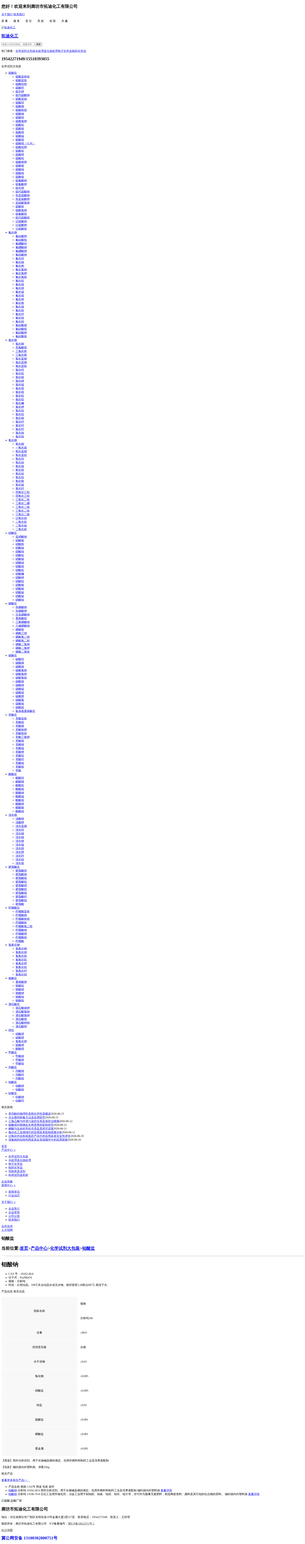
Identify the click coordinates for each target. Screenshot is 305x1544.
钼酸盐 (12, 1082)
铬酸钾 (20, 993)
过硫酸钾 (21, 225)
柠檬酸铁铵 (23, 918)
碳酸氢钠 (21, 670)
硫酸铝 (20, 150)
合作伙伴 (7, 1226)
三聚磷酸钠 (23, 622)
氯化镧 (20, 403)
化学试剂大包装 (25, 50)
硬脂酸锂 (21, 885)
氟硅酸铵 (21, 336)
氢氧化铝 (21, 959)
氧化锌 (20, 458)
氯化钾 (20, 406)
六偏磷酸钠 (23, 625)
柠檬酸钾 (21, 933)
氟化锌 (20, 258)
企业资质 (14, 1212)
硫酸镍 (20, 128)
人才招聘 (7, 1229)
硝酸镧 (20, 573)
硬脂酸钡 (21, 900)
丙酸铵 (20, 1078)
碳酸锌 (20, 659)
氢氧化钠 (21, 952)
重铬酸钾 (21, 981)
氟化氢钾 (21, 273)
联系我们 (19, 14)
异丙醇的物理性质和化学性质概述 (29, 1113)
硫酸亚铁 (21, 80)
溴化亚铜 (21, 826)
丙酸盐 (12, 1067)
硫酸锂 (20, 1044)
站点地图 (7, 1530)
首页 (4, 1146)
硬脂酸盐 (14, 866)
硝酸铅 (20, 555)
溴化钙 (20, 855)
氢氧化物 (14, 944)
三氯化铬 (21, 354)
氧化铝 (20, 473)
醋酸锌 (20, 777)
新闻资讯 (14, 1191)
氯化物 (12, 340)
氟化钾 (20, 299)
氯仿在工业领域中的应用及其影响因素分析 (35, 1132)
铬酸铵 (20, 1000)
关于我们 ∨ (8, 1202)
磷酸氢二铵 (23, 640)
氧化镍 (20, 466)
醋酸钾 (20, 803)
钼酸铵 (20, 1089)
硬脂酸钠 (21, 874)
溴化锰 (20, 844)
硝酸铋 (20, 588)
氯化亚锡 (21, 358)
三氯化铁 (21, 351)
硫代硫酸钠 (23, 95)
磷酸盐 (12, 603)
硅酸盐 (12, 1093)
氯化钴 (20, 410)
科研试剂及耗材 (18, 1175)
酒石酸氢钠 (23, 1011)
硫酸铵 (20, 176)
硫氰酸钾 (21, 184)
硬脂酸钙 (21, 896)
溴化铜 (20, 833)
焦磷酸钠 (21, 607)
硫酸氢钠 (21, 210)
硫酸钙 (20, 87)
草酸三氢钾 (23, 737)
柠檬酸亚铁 (23, 911)
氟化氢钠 (21, 269)
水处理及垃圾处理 (46, 50)
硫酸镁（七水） (25, 143)
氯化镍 (20, 377)
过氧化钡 (21, 518)
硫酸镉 (20, 169)
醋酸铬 (20, 807)
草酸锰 (20, 748)
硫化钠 (20, 187)
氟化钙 (20, 314)
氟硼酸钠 (21, 247)
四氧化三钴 (23, 495)
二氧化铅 (21, 521)
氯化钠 (20, 380)
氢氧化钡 (21, 974)
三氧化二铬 (23, 514)
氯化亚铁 (21, 365)
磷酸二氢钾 (23, 647)
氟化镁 (20, 295)
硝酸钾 (20, 577)
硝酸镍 (20, 558)
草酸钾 (20, 751)
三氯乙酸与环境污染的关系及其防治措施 (33, 1121)
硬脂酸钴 (21, 889)
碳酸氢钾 (21, 673)
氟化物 (12, 232)
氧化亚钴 (21, 455)
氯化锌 (20, 369)
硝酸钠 (20, 562)
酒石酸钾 (21, 1026)
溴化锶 (20, 837)
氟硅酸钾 (21, 332)
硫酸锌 (20, 102)
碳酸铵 (20, 707)
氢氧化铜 (21, 948)
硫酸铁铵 (21, 109)
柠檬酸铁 (21, 922)
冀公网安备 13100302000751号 (29, 1538)
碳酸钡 (20, 703)
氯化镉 (20, 417)
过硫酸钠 (21, 221)
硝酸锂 (20, 1033)
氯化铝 (20, 395)
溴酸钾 (20, 822)
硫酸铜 (20, 106)
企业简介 (14, 1208)
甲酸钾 (20, 1059)
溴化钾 (20, 852)
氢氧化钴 (21, 967)
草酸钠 (20, 744)
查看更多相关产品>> (15, 1480)
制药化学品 (79, 50)
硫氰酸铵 (21, 213)
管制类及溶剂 (16, 1171)
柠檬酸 (20, 941)
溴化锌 (20, 829)
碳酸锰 (20, 688)
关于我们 (7, 14)
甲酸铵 (20, 1063)
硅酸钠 (20, 1096)
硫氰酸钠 (21, 180)
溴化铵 (20, 863)
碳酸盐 (12, 655)
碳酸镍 (20, 681)
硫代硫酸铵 (23, 217)
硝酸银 (20, 540)
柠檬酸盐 (14, 907)
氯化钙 (20, 421)
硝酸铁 (20, 544)
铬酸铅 (20, 985)
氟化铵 (20, 321)
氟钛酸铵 (21, 239)
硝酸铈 (20, 551)
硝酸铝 (20, 570)
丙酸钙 (20, 1074)
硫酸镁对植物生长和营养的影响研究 (31, 1124)
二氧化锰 (21, 525)
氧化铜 (20, 443)
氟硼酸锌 (21, 243)
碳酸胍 (20, 699)
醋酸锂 (20, 1048)
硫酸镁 (20, 139)
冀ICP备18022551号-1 (81, 1523)
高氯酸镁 (21, 347)
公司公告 (14, 1215)
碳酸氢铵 (21, 677)
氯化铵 (20, 436)
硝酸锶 (20, 547)
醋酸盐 (12, 774)
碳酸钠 (20, 685)
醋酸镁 (20, 800)
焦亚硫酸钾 (23, 199)
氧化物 (12, 440)
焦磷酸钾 (21, 610)
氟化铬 (20, 302)
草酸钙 (20, 759)
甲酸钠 (20, 1056)
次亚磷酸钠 (23, 614)
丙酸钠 (20, 1070)
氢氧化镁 (21, 955)
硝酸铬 (20, 584)
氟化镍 (20, 284)
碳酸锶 (20, 666)
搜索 (38, 44)
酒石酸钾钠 (23, 1022)
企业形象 (7, 1181)
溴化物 (12, 814)
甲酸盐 (12, 1052)
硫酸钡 (20, 173)
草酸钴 (20, 755)
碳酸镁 (20, 692)
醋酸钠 (20, 792)
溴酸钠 (20, 818)
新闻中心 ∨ (8, 1185)
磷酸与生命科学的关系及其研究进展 (31, 1128)
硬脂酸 (20, 903)
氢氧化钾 (21, 963)
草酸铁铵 (21, 733)
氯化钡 (20, 432)
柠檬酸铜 (21, 915)
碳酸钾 (20, 696)
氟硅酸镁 (21, 328)
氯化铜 (20, 343)
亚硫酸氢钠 (23, 202)
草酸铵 (20, 722)
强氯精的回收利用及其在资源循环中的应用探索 (38, 1139)
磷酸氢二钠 (23, 636)
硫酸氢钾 (21, 121)
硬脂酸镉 (21, 892)
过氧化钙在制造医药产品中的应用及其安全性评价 (39, 1135)
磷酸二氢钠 (23, 644)
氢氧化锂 (21, 1041)
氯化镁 (20, 388)
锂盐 (11, 1030)
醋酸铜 (20, 781)
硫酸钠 (20, 132)
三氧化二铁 (23, 499)
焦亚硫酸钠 (23, 195)
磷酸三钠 (21, 633)
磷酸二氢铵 (23, 651)
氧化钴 (20, 477)
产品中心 (39, 1248)
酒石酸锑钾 (23, 1007)
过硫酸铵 (21, 228)
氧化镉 (20, 484)
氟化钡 (20, 317)
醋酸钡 (20, 811)
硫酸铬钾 (21, 161)
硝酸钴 (20, 581)
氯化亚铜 (21, 362)
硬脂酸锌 (21, 870)
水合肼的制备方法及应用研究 (26, 1117)
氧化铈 (20, 462)
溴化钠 (20, 840)
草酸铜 (20, 725)
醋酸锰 (20, 796)
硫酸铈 (20, 117)
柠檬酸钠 (21, 929)
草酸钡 (20, 762)
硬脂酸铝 (21, 881)
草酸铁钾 (21, 729)
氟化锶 (20, 262)
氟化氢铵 (21, 276)
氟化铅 (20, 280)
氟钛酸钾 (21, 236)
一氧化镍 (21, 447)
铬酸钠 (20, 989)
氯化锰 (20, 384)
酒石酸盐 (14, 1004)
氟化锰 (20, 291)
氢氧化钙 (21, 970)
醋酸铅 (20, 785)
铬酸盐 (12, 978)
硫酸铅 (20, 124)
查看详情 (166, 1490)
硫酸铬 (20, 165)
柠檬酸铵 (21, 937)
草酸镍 (20, 740)
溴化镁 (20, 848)
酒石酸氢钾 (23, 1015)
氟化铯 (20, 265)
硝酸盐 (12, 532)
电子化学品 (65, 50)
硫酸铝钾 (21, 147)
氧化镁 (20, 469)
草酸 (18, 770)
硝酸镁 (20, 566)
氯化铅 (20, 373)
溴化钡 (20, 859)
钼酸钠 (20, 1085)
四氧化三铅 (23, 492)
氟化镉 (20, 306)
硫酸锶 (20, 113)
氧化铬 (20, 481)
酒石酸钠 (21, 1018)
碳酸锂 (20, 1037)
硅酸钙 (20, 1100)
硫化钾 (20, 91)
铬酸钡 (20, 996)
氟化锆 (20, 310)
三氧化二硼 (23, 503)
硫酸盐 (12, 72)
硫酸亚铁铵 (23, 76)
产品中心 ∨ (8, 1149)
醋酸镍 (20, 788)
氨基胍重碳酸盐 (25, 711)
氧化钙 (20, 488)
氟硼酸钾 (21, 250)
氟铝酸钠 (21, 254)
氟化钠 (20, 288)
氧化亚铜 (21, 451)
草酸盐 (12, 714)
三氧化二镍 (23, 506)
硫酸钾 (20, 154)
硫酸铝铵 (21, 84)
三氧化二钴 (23, 510)
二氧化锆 (21, 529)
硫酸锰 (20, 135)
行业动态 (14, 1195)
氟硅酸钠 (21, 325)
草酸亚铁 (21, 718)
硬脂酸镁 (21, 878)
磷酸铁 (20, 629)
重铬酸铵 (21, 618)
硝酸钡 (20, 599)
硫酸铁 (20, 206)
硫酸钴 (20, 158)
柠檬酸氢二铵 (24, 926)
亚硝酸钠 (21, 536)
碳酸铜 (20, 662)
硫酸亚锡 (21, 98)
